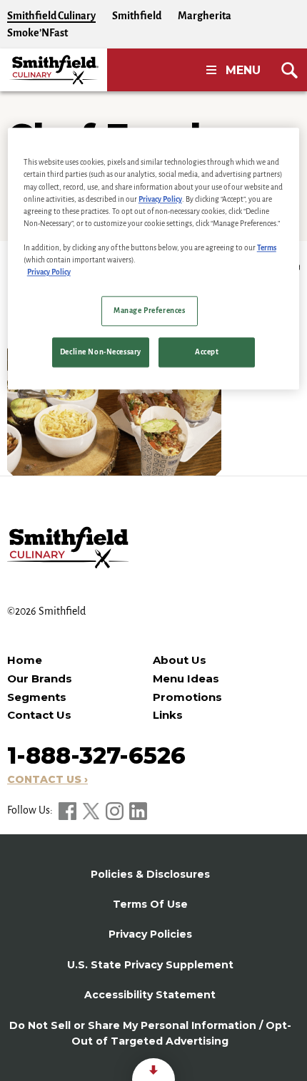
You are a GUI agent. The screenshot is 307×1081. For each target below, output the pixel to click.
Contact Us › (47, 779)
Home (24, 660)
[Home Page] (53, 69)
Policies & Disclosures (150, 874)
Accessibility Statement (150, 994)
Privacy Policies (150, 934)
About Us (179, 660)
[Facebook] (69, 810)
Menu (243, 70)
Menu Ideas (186, 678)
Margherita (204, 15)
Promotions (187, 697)
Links (168, 715)
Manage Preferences (149, 310)
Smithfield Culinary (51, 15)
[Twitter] (92, 810)
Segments (36, 697)
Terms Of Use (150, 904)
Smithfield (136, 15)
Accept (206, 352)
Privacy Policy (160, 199)
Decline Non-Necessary (100, 352)
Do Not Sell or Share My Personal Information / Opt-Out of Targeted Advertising (150, 1033)
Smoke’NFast (37, 33)
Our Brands (39, 678)
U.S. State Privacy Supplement (150, 964)
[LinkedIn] (138, 810)
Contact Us (39, 715)
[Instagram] (116, 810)
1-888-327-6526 (96, 755)
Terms (266, 248)
